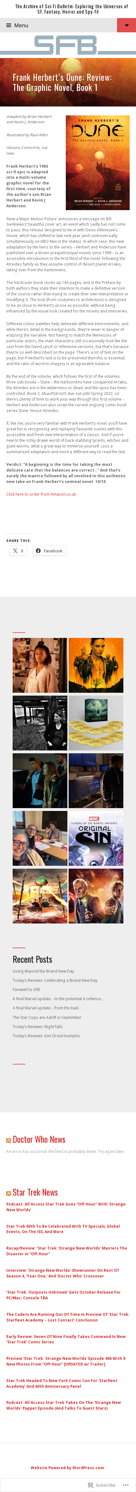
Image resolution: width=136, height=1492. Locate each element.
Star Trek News (35, 1192)
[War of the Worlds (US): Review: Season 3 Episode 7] (40, 781)
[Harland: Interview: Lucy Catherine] (40, 724)
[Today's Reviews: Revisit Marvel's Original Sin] (96, 839)
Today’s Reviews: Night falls (38, 1026)
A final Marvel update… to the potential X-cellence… (58, 998)
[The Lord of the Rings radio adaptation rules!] (96, 724)
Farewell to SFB (26, 989)
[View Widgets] (126, 25)
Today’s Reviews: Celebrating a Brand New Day (55, 980)
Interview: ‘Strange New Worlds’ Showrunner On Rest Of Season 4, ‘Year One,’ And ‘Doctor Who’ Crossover (62, 1273)
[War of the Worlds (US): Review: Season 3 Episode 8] (96, 781)
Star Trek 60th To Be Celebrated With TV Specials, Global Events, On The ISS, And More (63, 1229)
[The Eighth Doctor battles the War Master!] (96, 897)
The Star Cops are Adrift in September (47, 1017)
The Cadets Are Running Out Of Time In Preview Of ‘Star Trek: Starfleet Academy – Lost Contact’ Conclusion (68, 1317)
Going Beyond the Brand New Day (43, 971)
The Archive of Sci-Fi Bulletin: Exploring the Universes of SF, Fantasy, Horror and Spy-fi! (72, 9)
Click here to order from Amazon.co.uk (41, 494)
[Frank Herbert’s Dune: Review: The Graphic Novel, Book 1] (68, 82)
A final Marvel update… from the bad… (47, 1008)
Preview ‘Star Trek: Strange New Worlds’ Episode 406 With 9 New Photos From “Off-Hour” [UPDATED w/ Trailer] (65, 1361)
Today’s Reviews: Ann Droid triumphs (46, 1036)
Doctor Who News (39, 1139)
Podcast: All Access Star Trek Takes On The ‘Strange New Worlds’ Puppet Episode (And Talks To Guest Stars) (63, 1405)
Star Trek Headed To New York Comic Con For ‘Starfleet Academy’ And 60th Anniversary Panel (61, 1383)
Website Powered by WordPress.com (67, 1467)
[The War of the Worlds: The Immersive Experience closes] (40, 897)
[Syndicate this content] (8, 1139)
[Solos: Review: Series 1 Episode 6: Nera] (40, 666)
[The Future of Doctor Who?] (40, 839)
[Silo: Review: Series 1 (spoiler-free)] (96, 666)
